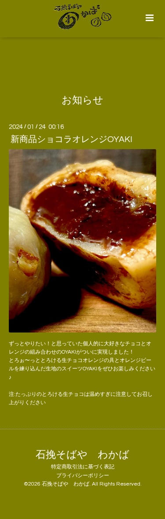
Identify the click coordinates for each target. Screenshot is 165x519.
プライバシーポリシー (82, 476)
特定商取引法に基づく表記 (82, 467)
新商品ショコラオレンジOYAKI (71, 139)
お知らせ (82, 100)
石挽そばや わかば (82, 455)
